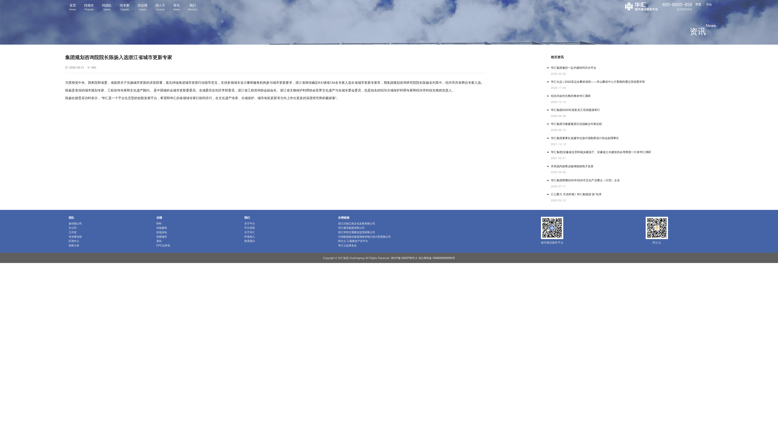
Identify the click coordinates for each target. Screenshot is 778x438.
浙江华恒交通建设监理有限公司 (356, 232)
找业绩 (142, 7)
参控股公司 (75, 223)
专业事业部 (75, 236)
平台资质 (249, 228)
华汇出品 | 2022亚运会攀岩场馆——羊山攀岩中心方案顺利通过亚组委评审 (598, 81)
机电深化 (161, 232)
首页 (72, 7)
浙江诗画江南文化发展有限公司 (356, 223)
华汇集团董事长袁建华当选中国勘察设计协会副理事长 (585, 138)
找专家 (124, 7)
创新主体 (74, 245)
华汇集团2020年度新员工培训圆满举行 (575, 110)
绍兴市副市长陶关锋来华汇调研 (571, 96)
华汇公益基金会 (347, 245)
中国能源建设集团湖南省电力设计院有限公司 (364, 236)
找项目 (89, 7)
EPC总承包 (163, 245)
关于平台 (249, 223)
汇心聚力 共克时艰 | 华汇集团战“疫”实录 (576, 194)
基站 (159, 241)
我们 (192, 7)
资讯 (176, 7)
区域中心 (74, 241)
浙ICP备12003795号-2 (404, 258)
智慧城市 (161, 236)
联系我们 (249, 241)
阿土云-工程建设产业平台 (353, 241)
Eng (709, 4)
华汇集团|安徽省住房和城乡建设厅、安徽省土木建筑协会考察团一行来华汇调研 (601, 152)
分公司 (73, 228)
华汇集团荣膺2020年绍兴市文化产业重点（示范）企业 (585, 180)
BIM (158, 223)
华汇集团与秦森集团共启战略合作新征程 (576, 124)
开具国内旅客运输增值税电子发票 (572, 166)
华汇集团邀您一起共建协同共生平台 (573, 67)
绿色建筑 (161, 228)
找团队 (107, 7)
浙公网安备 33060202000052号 (437, 258)
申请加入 (249, 236)
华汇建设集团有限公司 (351, 228)
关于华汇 (249, 232)
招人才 (160, 7)
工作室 (73, 232)
